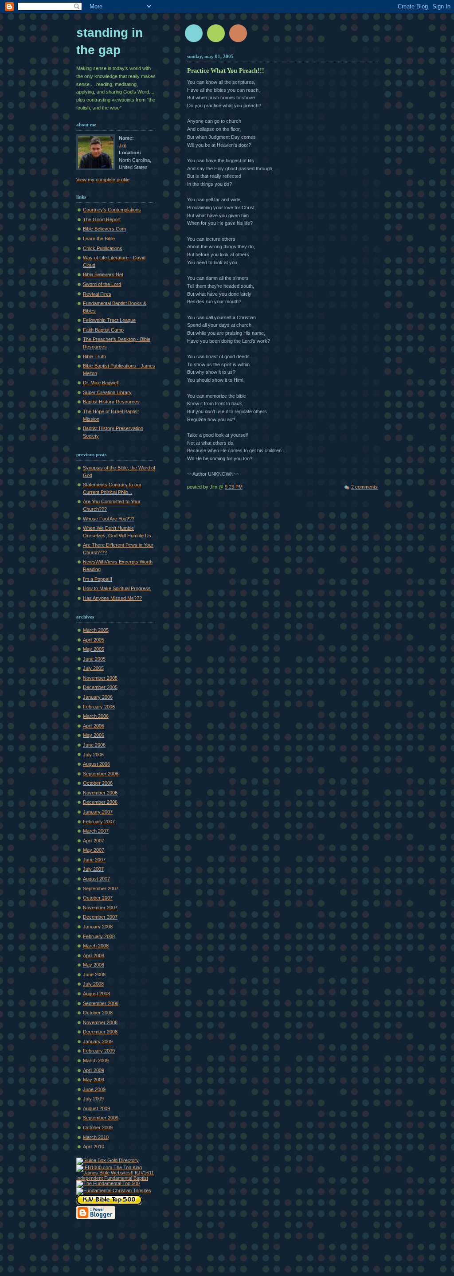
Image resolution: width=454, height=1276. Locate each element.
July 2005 (93, 668)
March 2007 (96, 831)
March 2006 (96, 716)
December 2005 (100, 687)
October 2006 (98, 783)
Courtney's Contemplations (112, 209)
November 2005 (100, 678)
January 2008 (98, 926)
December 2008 (100, 1031)
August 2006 (96, 764)
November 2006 (100, 792)
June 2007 (94, 859)
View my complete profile (102, 179)
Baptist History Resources (111, 401)
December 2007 (100, 917)
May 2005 (93, 649)
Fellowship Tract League (109, 320)
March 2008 (96, 945)
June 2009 (94, 1089)
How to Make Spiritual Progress (117, 588)
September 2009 (100, 1117)
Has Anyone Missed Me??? (112, 598)
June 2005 (94, 658)
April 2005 (93, 639)
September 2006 (100, 773)
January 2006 (98, 697)
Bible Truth (94, 356)
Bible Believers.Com (104, 228)
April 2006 (93, 725)
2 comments (364, 486)
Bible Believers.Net (103, 274)
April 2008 (93, 955)
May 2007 (93, 850)
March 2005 (96, 630)
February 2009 (99, 1050)
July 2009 (93, 1098)
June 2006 (94, 745)
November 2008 (100, 1022)
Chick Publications (102, 248)
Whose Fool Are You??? (108, 518)
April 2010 (93, 1146)
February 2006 (99, 706)
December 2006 (100, 802)
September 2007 (100, 888)
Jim (122, 145)
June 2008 (94, 974)
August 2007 (96, 878)
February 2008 (99, 936)
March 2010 (96, 1137)
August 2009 (96, 1108)
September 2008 (100, 1003)
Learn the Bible (99, 238)
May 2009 (93, 1079)
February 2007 (99, 821)
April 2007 (93, 840)
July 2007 (93, 869)
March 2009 (96, 1060)
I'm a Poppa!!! (97, 579)
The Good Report (102, 219)
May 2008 (93, 964)
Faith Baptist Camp (103, 330)
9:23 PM (234, 486)
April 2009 (93, 1070)
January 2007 (98, 811)
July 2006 (93, 754)
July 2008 (93, 983)
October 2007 (98, 897)
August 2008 (96, 993)
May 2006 (93, 735)
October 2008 (98, 1012)
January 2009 (98, 1041)
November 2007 (100, 907)
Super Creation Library (107, 392)
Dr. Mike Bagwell (100, 382)
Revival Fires (97, 294)
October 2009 (98, 1127)
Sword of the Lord (102, 284)
